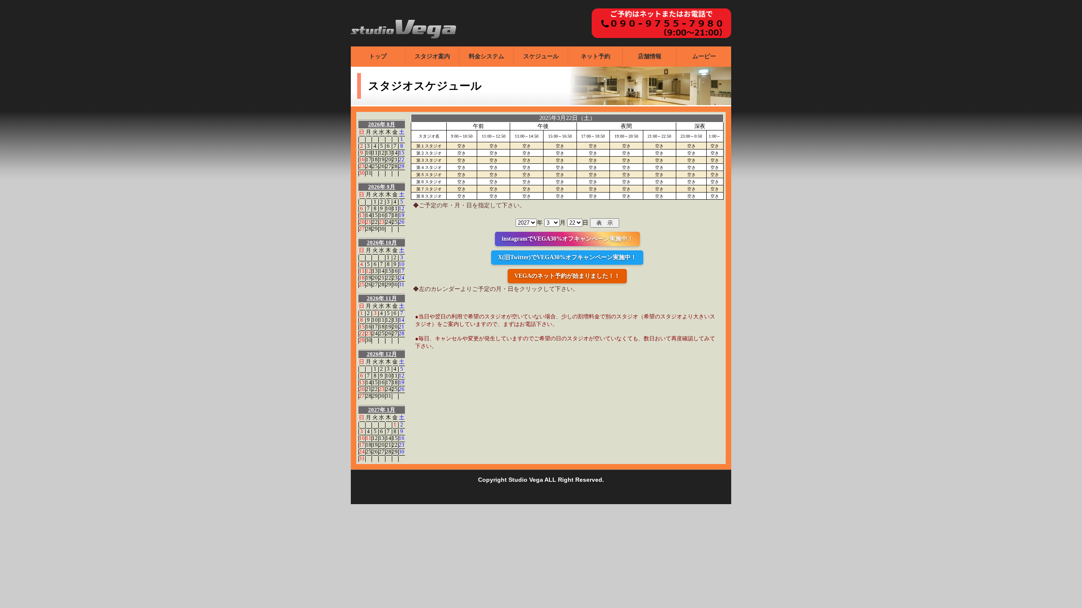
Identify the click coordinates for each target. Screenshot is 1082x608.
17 (369, 159)
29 (401, 166)
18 (375, 159)
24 (369, 166)
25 (375, 166)
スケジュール (541, 56)
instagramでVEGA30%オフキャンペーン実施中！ (567, 239)
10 (369, 152)
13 (388, 152)
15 (401, 152)
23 (362, 166)
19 (382, 159)
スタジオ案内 (432, 56)
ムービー (704, 56)
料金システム (486, 56)
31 (369, 173)
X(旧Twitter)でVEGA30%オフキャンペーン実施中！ (567, 257)
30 (362, 173)
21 (395, 159)
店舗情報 (649, 56)
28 (395, 166)
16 (362, 159)
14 (395, 152)
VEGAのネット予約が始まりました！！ (567, 276)
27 (388, 166)
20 (388, 159)
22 (401, 159)
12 (382, 152)
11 (375, 152)
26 (382, 166)
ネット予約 (595, 56)
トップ (378, 56)
